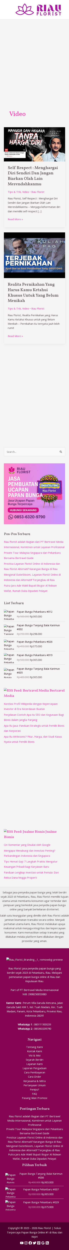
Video (25, 192)
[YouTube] (22, 1243)
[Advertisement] (34, 55)
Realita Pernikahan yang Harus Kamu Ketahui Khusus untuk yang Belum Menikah (33, 293)
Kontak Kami (34, 1051)
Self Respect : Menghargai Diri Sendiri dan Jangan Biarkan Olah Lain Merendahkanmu (33, 176)
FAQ (34, 1093)
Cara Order (34, 1076)
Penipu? (34, 1089)
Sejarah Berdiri (34, 1059)
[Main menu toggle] (7, 9)
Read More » (15, 219)
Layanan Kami (34, 1064)
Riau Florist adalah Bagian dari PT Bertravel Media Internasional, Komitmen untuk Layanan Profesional (34, 1120)
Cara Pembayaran (34, 1072)
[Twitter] (34, 1243)
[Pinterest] (39, 1243)
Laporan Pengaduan (35, 1068)
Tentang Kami (34, 1047)
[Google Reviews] (43, 1243)
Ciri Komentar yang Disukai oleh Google (27, 844)
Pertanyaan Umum (35, 1085)
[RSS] (47, 1243)
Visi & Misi (35, 1055)
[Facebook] (30, 1243)
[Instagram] (26, 1243)
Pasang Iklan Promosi (34, 1098)
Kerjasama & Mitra (34, 1081)
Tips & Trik (14, 192)
